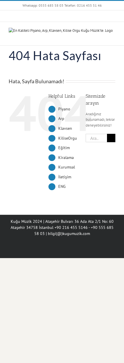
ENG (62, 186)
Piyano (64, 109)
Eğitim (64, 147)
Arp (61, 118)
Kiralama (66, 157)
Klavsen (65, 128)
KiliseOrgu (67, 138)
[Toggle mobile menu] (113, 37)
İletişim (64, 176)
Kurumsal (66, 167)
